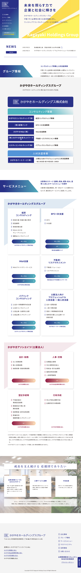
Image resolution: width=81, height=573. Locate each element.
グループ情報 (7, 17)
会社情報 (6, 14)
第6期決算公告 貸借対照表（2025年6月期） (47, 47)
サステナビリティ (8, 23)
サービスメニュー (8, 20)
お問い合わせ (79, 562)
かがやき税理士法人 (10, 550)
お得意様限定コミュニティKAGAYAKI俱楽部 (67, 558)
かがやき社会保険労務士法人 (13, 553)
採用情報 (6, 26)
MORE (11, 52)
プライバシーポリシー (67, 562)
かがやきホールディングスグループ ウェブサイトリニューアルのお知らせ (55, 51)
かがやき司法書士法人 (11, 555)
